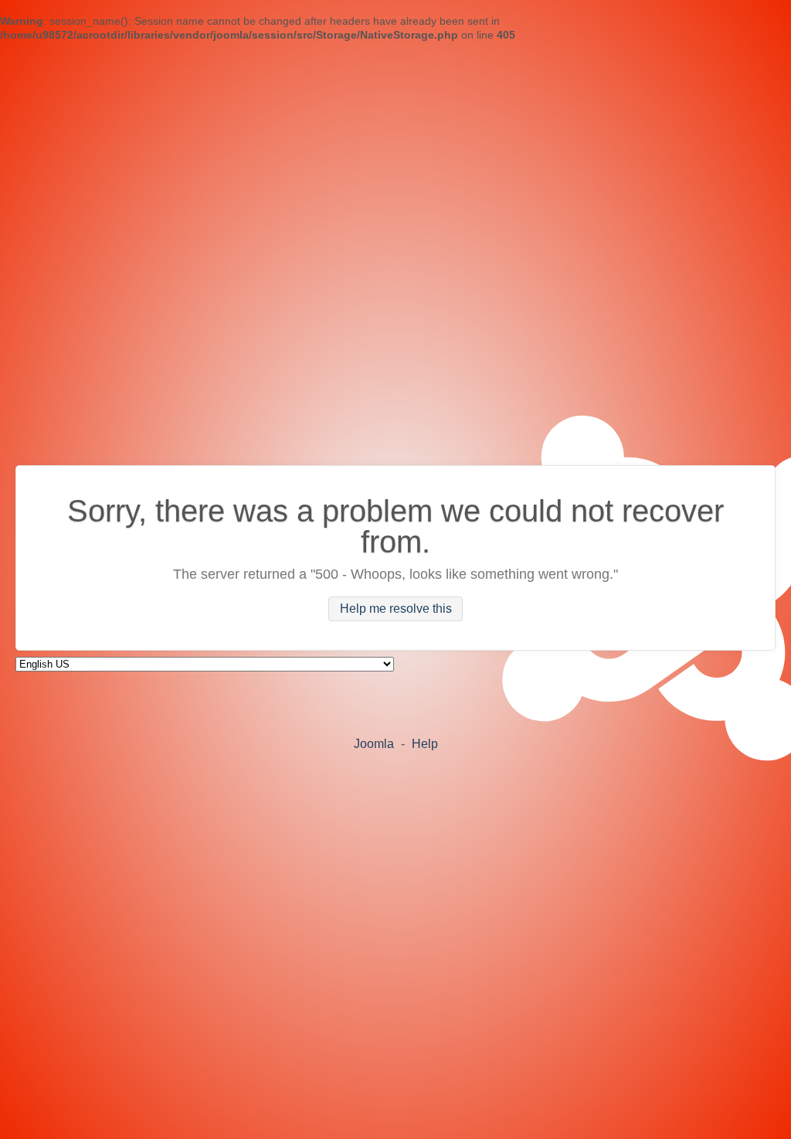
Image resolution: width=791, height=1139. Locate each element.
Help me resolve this (396, 609)
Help (425, 743)
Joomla (374, 743)
